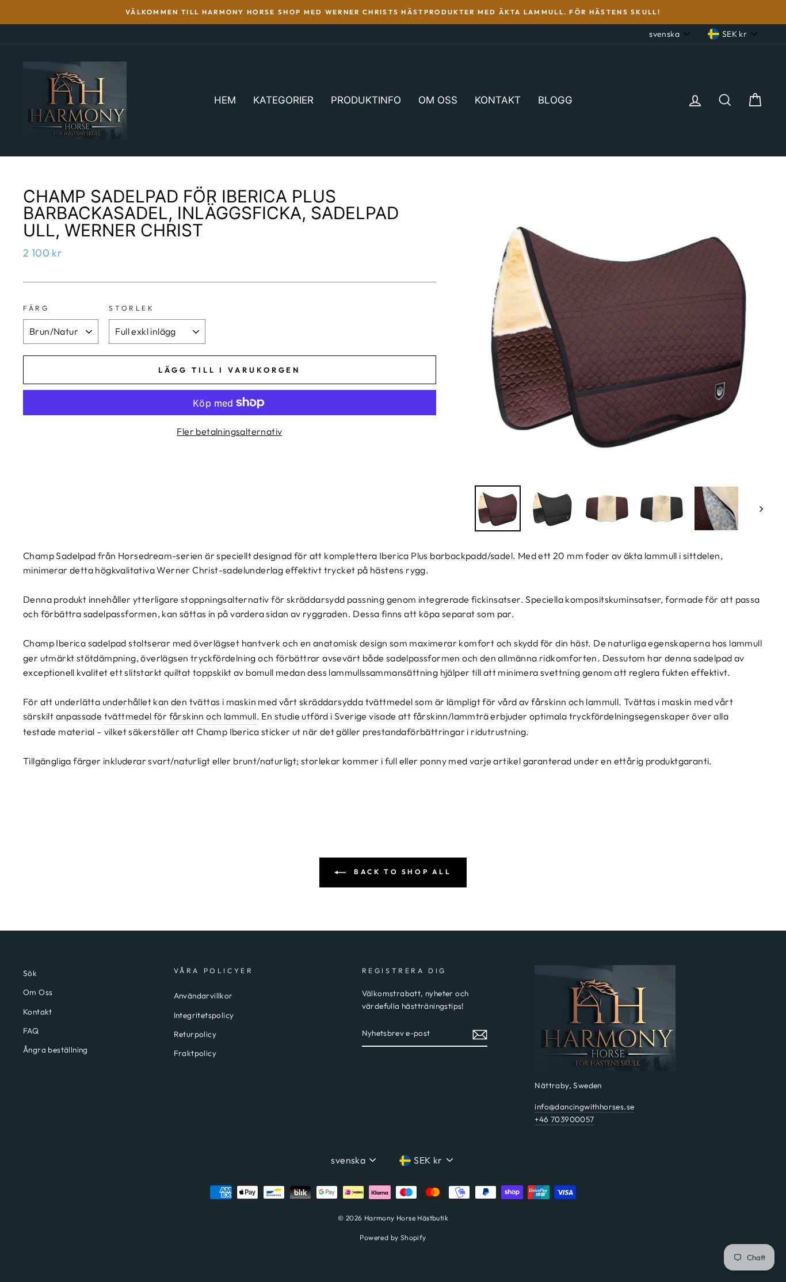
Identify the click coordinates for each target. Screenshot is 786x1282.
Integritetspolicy (204, 1015)
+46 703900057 (564, 1119)
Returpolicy (195, 1034)
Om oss (437, 100)
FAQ (31, 1030)
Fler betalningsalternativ (229, 431)
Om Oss (37, 992)
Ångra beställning (55, 1049)
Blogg (555, 100)
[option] (393, 12)
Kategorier (283, 100)
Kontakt (498, 100)
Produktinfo (366, 100)
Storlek (131, 308)
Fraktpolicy (195, 1053)
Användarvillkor (203, 995)
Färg (36, 308)
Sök (30, 973)
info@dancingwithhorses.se (584, 1106)
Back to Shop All (400, 871)
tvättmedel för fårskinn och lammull (180, 716)
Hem (225, 100)
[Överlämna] (479, 1034)
